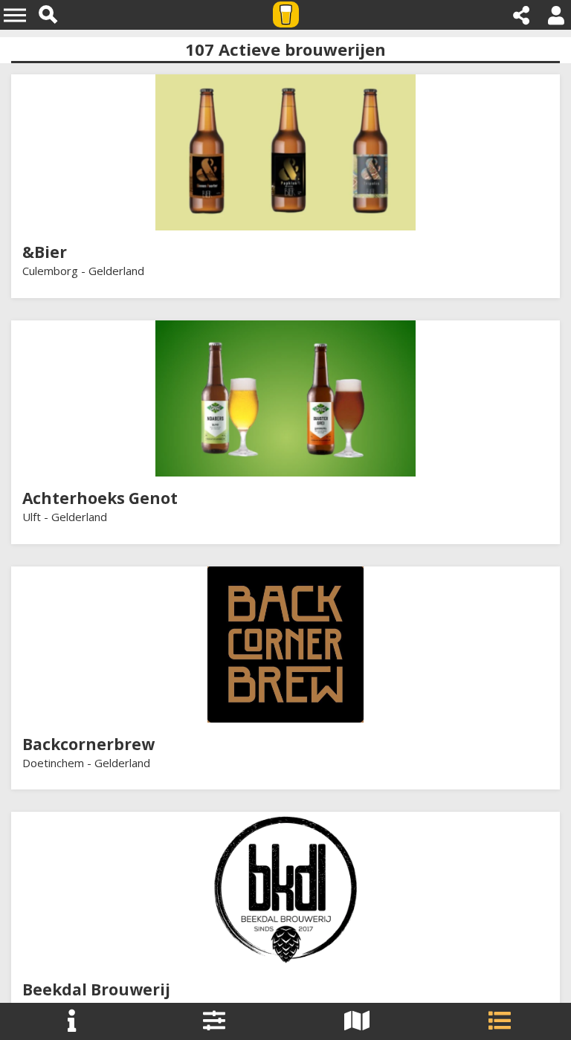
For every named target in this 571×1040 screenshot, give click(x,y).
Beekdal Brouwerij (96, 989)
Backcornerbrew (88, 744)
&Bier (44, 252)
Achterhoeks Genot (100, 498)
